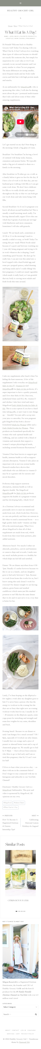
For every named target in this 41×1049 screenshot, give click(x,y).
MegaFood (7, 790)
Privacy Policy (27, 1034)
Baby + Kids (8, 36)
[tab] (16, 911)
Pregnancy (30, 38)
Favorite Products (28, 36)
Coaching (31, 1030)
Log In (23, 1030)
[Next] (33, 879)
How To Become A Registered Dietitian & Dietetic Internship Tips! (10, 822)
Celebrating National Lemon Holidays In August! (30, 821)
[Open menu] (20, 3)
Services (10, 1034)
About (8, 1030)
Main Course (20, 38)
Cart (18, 1034)
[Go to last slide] (7, 879)
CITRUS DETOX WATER (18, 900)
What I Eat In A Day (10, 807)
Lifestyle (9, 38)
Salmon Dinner (19, 803)
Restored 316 (24, 1042)
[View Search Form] (20, 18)
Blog (17, 36)
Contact (15, 1030)
